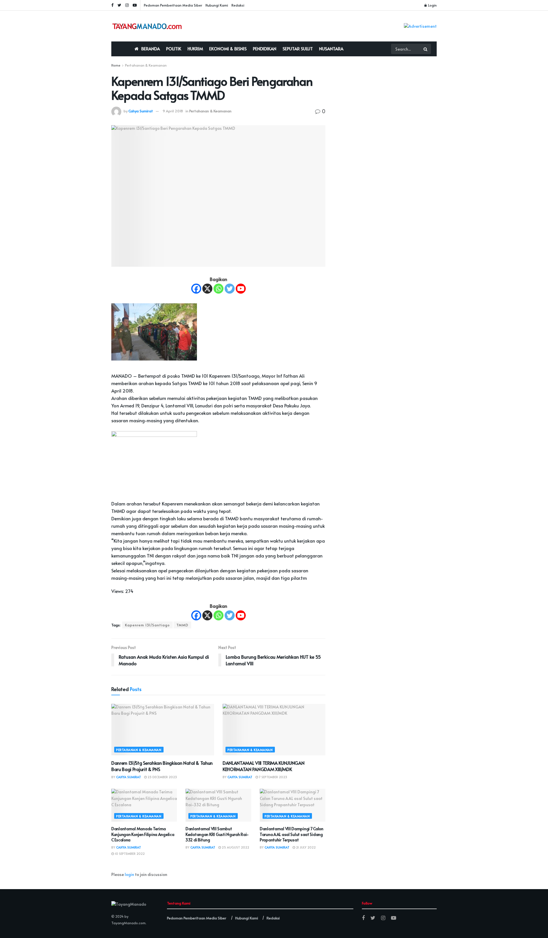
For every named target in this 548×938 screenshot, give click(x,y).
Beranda (150, 48)
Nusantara (331, 48)
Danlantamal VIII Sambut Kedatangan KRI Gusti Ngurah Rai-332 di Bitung (217, 834)
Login (432, 5)
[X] (207, 289)
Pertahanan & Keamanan (146, 65)
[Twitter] (230, 289)
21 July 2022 (305, 847)
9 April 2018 (173, 110)
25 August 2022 (235, 847)
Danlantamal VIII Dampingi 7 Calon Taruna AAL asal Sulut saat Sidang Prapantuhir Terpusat (291, 834)
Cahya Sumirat (140, 110)
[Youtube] (241, 289)
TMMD (182, 625)
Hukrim (195, 48)
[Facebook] (196, 289)
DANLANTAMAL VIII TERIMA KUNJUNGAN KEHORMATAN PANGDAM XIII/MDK (263, 766)
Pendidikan (264, 48)
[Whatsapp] (218, 289)
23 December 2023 (162, 777)
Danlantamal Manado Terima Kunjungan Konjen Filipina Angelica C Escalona (142, 834)
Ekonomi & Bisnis (228, 48)
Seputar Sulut (298, 48)
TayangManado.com (128, 923)
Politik (173, 48)
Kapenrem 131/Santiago (147, 625)
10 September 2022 (129, 853)
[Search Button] (426, 49)
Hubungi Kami (217, 5)
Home (115, 65)
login (129, 874)
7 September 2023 (272, 777)
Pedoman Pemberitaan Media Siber (173, 5)
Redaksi (237, 5)
